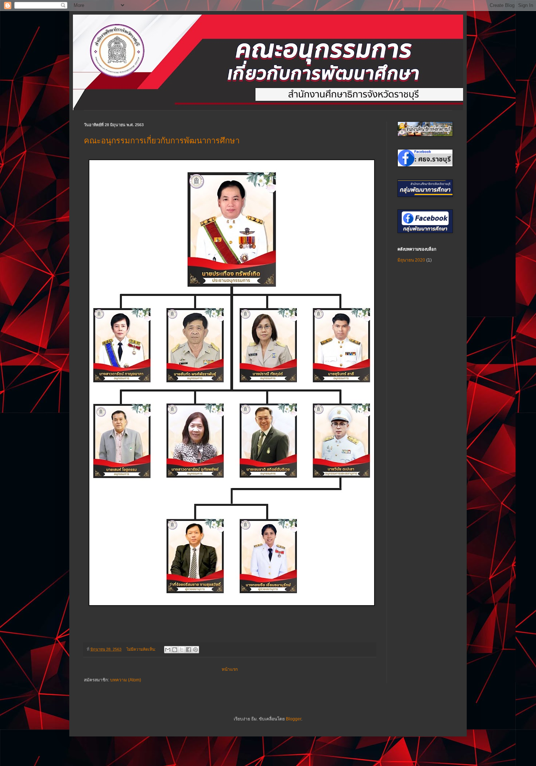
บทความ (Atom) (125, 679)
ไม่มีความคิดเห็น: (142, 649)
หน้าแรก (230, 669)
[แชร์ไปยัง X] (181, 649)
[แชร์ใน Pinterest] (195, 649)
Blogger (293, 718)
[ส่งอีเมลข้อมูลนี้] (167, 649)
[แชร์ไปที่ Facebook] (188, 649)
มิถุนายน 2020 (411, 260)
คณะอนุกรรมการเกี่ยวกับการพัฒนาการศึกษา (162, 140)
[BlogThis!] (174, 649)
